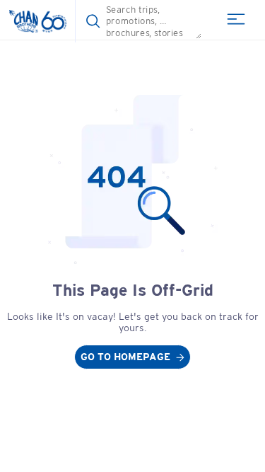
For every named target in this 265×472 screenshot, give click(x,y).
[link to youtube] (132, 357)
